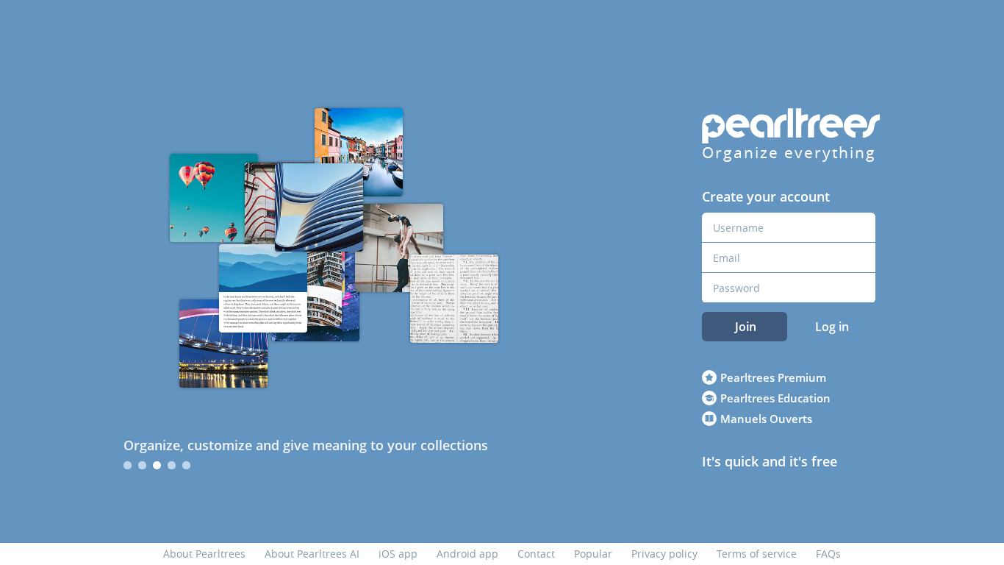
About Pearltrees (204, 554)
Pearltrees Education (775, 398)
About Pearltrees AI (312, 554)
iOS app (398, 554)
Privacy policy (664, 554)
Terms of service (757, 554)
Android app (467, 554)
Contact (536, 554)
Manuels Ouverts (766, 418)
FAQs (828, 554)
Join (745, 327)
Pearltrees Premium (773, 377)
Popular (593, 554)
